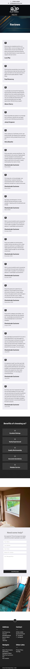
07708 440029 (19, 632)
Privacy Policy (19, 650)
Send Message (15, 571)
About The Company (7, 650)
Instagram (20, 637)
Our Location (5, 658)
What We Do (5, 651)
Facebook (20, 635)
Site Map (18, 651)
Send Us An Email (20, 633)
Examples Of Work (7, 653)
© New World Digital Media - (9, 667)
